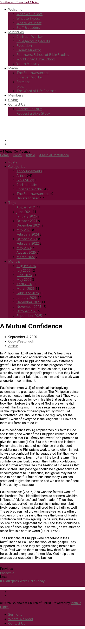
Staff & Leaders (28, 27)
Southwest (19, 2)
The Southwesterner (33, 72)
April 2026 (24, 284)
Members (15, 95)
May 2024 (24, 248)
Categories (17, 166)
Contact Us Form (29, 109)
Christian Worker (30, 36)
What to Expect (28, 18)
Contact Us (16, 104)
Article (30, 155)
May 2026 (24, 279)
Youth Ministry (28, 63)
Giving (13, 100)
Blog (20, 86)
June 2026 (24, 275)
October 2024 (27, 239)
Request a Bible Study (33, 113)
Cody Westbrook (21, 341)
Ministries (16, 32)
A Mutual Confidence (54, 155)
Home (4, 155)
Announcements (29, 171)
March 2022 (26, 257)
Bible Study (25, 180)
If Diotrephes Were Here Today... (23, 581)
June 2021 (24, 211)
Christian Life (27, 184)
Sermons (23, 81)
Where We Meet (29, 23)
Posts (17, 155)
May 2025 (24, 230)
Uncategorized (28, 198)
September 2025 (29, 315)
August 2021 (26, 207)
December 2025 (29, 302)
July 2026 (23, 270)
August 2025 (26, 252)
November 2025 (29, 306)
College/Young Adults (33, 41)
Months (14, 261)
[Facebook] (9, 140)
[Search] (1, 125)
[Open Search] (1, 133)
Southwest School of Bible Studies (43, 54)
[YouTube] (9, 144)
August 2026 (26, 266)
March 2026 (26, 288)
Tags (12, 202)
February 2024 (28, 234)
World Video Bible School (36, 59)
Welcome (15, 9)
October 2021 (27, 220)
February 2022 (28, 243)
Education (24, 45)
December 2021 (29, 225)
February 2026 (28, 293)
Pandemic (7, 573)
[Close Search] (1, 129)
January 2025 (27, 216)
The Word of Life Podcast (36, 91)
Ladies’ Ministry (29, 50)
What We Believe (29, 14)
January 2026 (27, 297)
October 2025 (27, 311)
